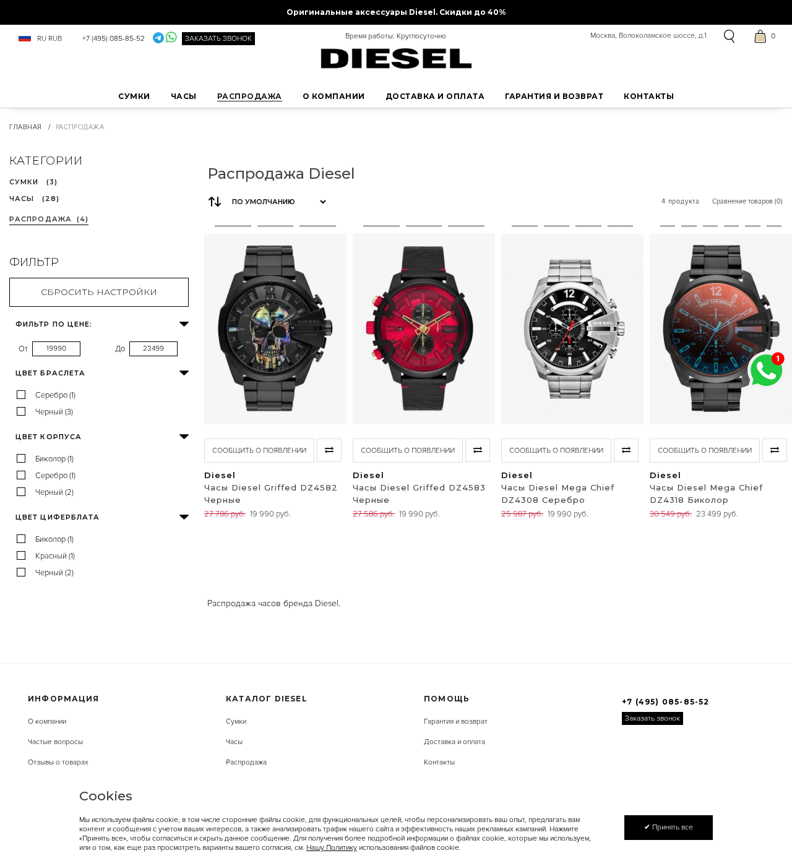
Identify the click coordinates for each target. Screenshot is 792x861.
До (120, 349)
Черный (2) (54, 492)
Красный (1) (55, 556)
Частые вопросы (55, 742)
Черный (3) (54, 412)
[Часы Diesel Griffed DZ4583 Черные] (381, 329)
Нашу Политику (331, 847)
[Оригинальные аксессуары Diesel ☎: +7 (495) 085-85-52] (396, 57)
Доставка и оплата (454, 742)
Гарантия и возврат (456, 721)
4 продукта (680, 201)
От (23, 349)
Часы (234, 742)
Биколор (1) (54, 459)
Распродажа (246, 762)
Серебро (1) (55, 395)
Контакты (439, 762)
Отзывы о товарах (58, 762)
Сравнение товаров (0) (747, 201)
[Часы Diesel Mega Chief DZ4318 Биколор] (667, 329)
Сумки (236, 721)
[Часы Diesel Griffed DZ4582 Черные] (233, 329)
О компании (47, 721)
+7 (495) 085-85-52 (113, 38)
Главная (25, 127)
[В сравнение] (329, 450)
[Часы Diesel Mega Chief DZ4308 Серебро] (525, 329)
